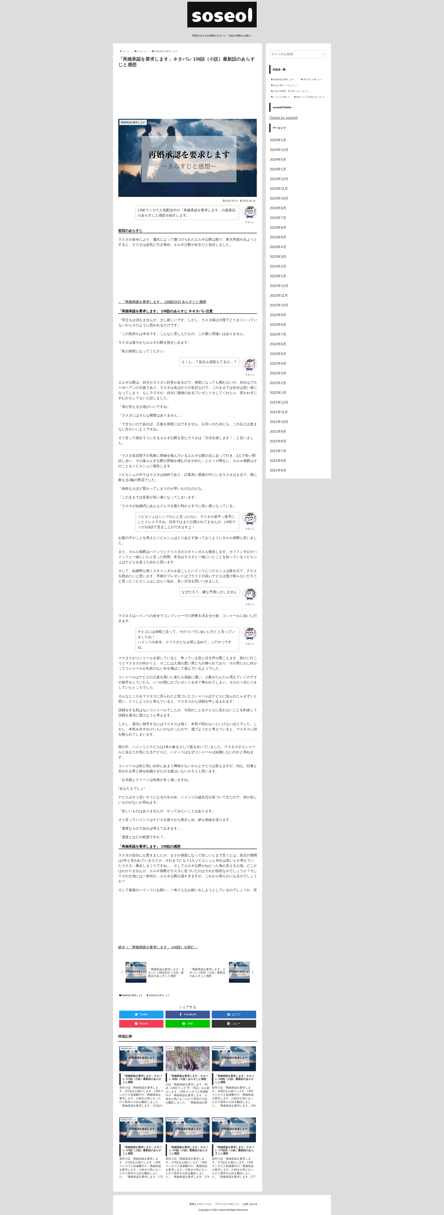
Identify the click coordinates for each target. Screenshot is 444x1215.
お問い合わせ (250, 1204)
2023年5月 (278, 237)
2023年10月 (279, 198)
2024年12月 (279, 150)
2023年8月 (278, 208)
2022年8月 (278, 324)
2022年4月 (278, 363)
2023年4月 (278, 247)
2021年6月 (278, 460)
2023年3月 (278, 256)
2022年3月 (278, 373)
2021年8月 (278, 441)
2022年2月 (278, 383)
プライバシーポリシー (227, 1204)
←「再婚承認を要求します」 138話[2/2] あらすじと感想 (162, 302)
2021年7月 (278, 451)
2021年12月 (279, 402)
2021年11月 (279, 412)
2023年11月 (279, 188)
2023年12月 (279, 179)
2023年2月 (278, 266)
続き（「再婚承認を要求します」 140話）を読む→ (158, 947)
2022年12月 (279, 286)
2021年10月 (279, 422)
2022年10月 (279, 305)
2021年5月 (278, 470)
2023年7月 (278, 218)
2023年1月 (278, 276)
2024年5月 (278, 159)
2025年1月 (278, 140)
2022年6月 (278, 344)
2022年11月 (279, 295)
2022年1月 (278, 392)
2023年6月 (278, 227)
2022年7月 (278, 334)
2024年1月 (278, 169)
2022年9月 (278, 315)
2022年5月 (278, 354)
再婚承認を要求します (132, 995)
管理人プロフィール (200, 1204)
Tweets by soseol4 (283, 118)
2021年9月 (278, 431)
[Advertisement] (187, 94)
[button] (324, 54)
